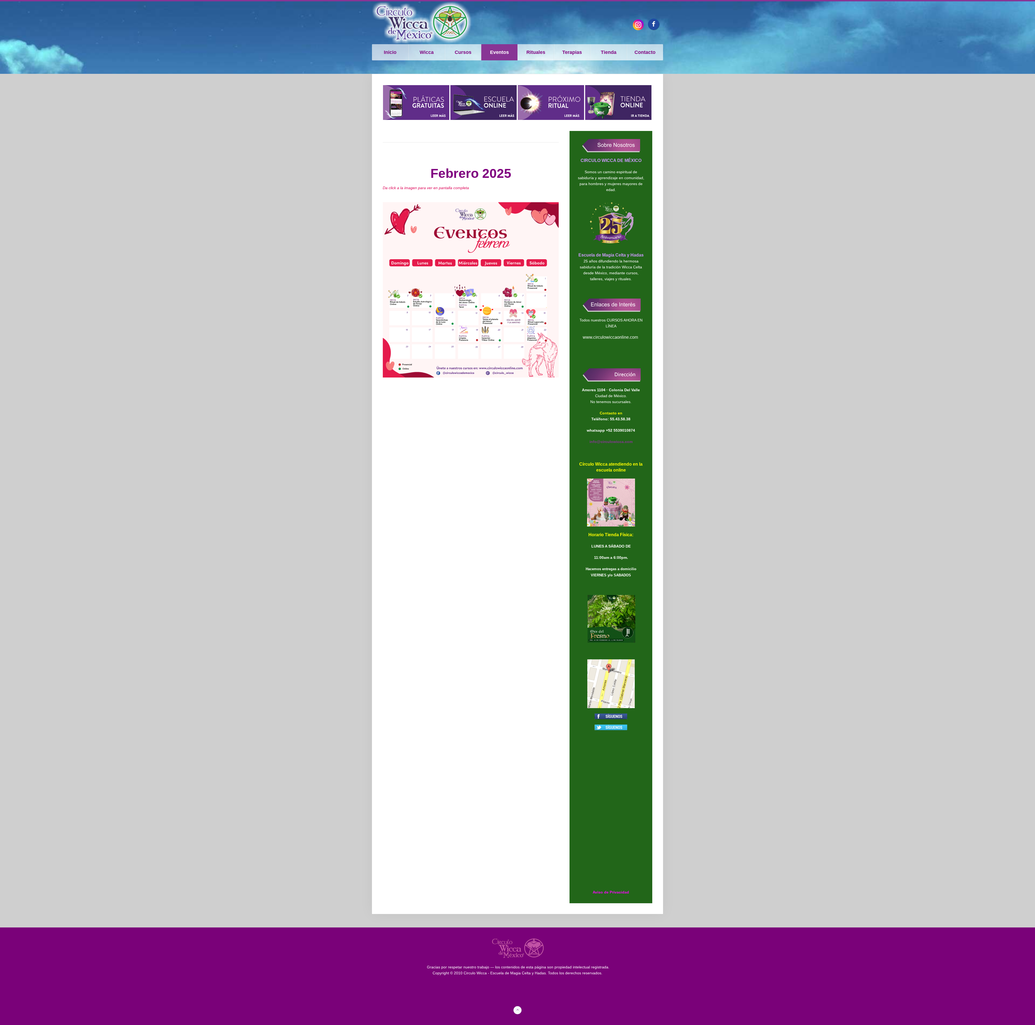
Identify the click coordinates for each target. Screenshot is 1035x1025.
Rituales (535, 52)
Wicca (427, 52)
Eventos (499, 52)
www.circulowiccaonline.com (610, 337)
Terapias (572, 52)
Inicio (390, 52)
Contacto (645, 52)
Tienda (608, 52)
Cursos (463, 52)
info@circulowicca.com (611, 441)
